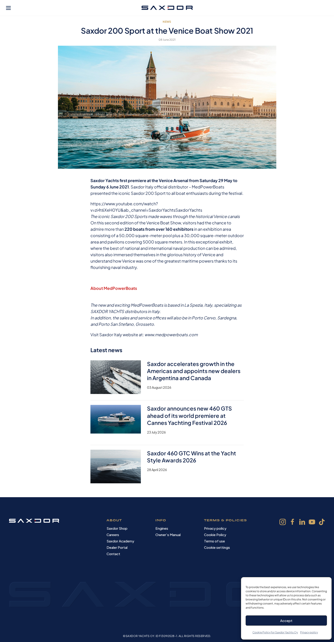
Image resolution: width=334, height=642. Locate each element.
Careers (113, 534)
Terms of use (214, 541)
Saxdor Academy (120, 541)
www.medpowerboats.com (171, 334)
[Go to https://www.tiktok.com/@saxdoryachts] (322, 522)
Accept (286, 620)
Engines (161, 528)
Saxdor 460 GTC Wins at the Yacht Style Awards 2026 (191, 457)
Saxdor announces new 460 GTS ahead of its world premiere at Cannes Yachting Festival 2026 (189, 415)
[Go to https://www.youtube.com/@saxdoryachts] (312, 523)
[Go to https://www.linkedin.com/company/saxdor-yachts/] (302, 523)
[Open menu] (8, 8)
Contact (113, 554)
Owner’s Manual (168, 534)
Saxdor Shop (117, 528)
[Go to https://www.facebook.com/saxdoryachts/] (292, 523)
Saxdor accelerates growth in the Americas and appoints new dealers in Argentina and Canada (193, 370)
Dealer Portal (117, 547)
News (167, 21)
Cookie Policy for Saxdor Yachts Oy (275, 632)
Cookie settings (217, 547)
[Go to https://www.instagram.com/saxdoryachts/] (282, 523)
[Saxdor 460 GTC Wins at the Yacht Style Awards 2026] (115, 466)
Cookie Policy (215, 534)
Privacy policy (309, 632)
